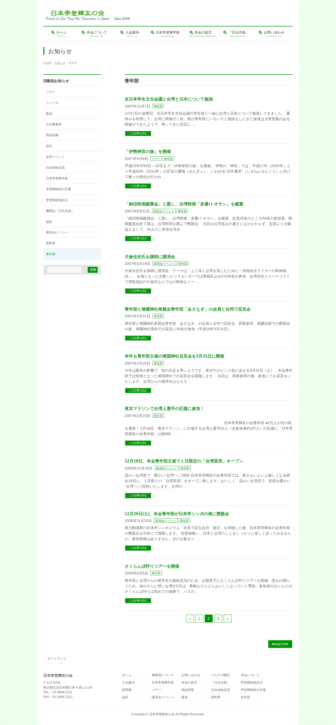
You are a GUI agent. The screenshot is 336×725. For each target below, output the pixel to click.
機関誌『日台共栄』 (60, 211)
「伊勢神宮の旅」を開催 (148, 151)
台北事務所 (54, 124)
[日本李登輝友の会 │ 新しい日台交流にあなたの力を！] (86, 14)
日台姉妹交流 (55, 167)
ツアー (156, 158)
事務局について (163, 675)
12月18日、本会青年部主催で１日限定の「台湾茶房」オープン (184, 461)
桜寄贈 (127, 690)
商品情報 (52, 135)
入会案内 (128, 682)
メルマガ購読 (220, 675)
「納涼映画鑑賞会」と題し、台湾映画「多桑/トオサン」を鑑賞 (184, 204)
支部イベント (55, 157)
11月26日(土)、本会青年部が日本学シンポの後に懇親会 (177, 513)
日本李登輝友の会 (162, 714)
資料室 (50, 243)
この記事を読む (138, 133)
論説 (49, 221)
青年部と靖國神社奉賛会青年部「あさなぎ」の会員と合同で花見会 (188, 309)
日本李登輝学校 (57, 178)
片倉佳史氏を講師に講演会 (150, 256)
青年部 (158, 106)
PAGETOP (280, 644)
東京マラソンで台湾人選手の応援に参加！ (167, 408)
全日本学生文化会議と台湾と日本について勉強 (169, 99)
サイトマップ (56, 658)
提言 (49, 146)
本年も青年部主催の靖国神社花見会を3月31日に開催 (174, 356)
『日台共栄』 (220, 682)
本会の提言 (189, 682)
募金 (49, 113)
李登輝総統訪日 (57, 200)
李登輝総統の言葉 (58, 189)
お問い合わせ (190, 675)
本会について (250, 675)
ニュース (52, 103)
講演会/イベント (163, 211)
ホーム (127, 675)
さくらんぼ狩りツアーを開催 (152, 566)
